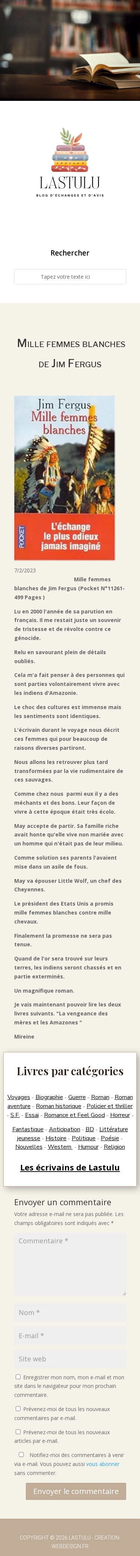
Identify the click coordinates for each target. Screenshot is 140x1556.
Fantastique (28, 1129)
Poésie (110, 1138)
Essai (32, 1115)
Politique (84, 1138)
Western (60, 1147)
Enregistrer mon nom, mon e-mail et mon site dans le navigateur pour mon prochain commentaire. (69, 1386)
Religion (114, 1147)
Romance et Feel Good (74, 1115)
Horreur (120, 1115)
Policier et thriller (110, 1106)
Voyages (18, 1097)
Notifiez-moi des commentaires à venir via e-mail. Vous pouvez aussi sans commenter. (69, 1463)
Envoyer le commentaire (76, 1491)
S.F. (15, 1115)
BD (89, 1129)
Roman (100, 1097)
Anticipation (64, 1129)
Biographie (49, 1097)
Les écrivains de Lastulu (70, 1167)
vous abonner (102, 1463)
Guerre (77, 1097)
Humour (88, 1147)
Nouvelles (29, 1147)
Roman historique (58, 1106)
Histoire (56, 1138)
